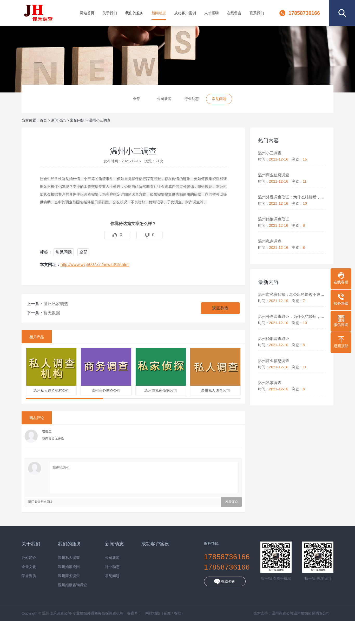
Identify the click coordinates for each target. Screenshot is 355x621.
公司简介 (29, 558)
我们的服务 (134, 13)
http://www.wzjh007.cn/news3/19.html (95, 264)
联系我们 (256, 13)
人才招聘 (211, 13)
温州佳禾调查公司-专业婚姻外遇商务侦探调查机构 (38, 13)
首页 (43, 120)
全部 (136, 99)
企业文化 (29, 567)
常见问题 (219, 99)
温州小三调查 (99, 120)
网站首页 (87, 13)
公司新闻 (164, 99)
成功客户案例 (185, 13)
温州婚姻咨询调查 (72, 585)
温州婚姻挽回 (69, 567)
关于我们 (109, 13)
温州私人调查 (69, 558)
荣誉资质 (29, 576)
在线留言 (234, 13)
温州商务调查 (69, 576)
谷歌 (177, 613)
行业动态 (191, 99)
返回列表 (220, 308)
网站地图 (152, 613)
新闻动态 (159, 13)
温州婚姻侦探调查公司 (311, 613)
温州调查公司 (282, 613)
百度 (167, 613)
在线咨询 (227, 581)
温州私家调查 (55, 304)
